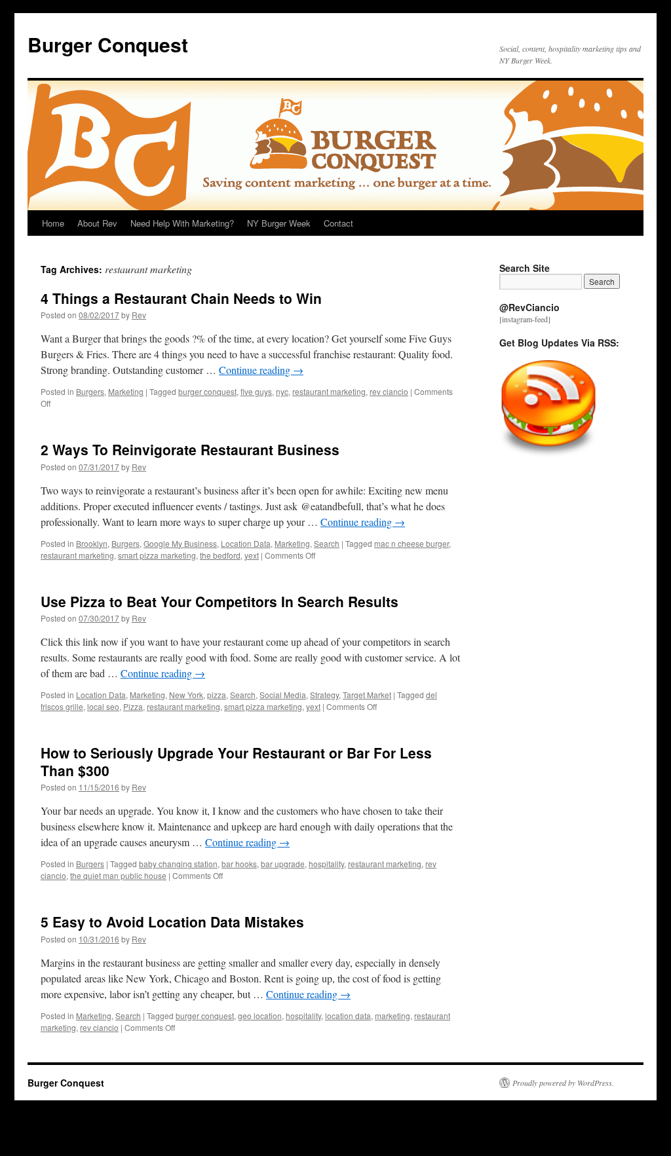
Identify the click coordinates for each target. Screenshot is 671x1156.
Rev (139, 314)
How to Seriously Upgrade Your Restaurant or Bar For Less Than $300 (236, 761)
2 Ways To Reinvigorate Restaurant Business (190, 449)
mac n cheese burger (411, 543)
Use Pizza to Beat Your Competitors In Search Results (219, 601)
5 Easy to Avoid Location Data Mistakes (172, 921)
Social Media (282, 694)
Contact (338, 223)
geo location (260, 1015)
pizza (216, 694)
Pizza (133, 706)
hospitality (326, 863)
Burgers (90, 391)
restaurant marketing (329, 391)
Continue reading (261, 370)
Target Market (367, 694)
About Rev (97, 223)
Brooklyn (91, 543)
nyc (282, 391)
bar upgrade (283, 863)
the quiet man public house (118, 875)
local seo (103, 706)
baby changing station (178, 863)
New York (186, 694)
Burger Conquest (108, 44)
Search (326, 543)
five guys (256, 391)
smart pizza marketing (157, 555)
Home (53, 223)
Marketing (126, 391)
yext (251, 555)
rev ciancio (389, 391)
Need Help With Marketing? (182, 223)
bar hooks (239, 863)
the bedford (220, 555)
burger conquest (207, 391)
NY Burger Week (279, 223)
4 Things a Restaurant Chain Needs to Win (181, 298)
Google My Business (180, 543)
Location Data (246, 543)
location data (348, 1015)
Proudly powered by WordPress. (563, 1082)
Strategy (324, 694)
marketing (392, 1015)
